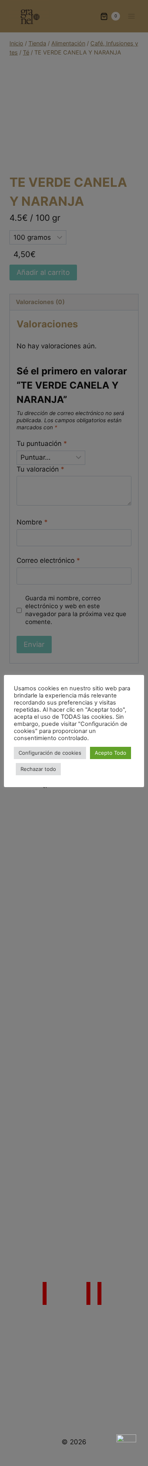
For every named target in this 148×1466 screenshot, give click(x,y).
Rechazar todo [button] (38, 769)
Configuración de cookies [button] (50, 753)
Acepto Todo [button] (110, 753)
